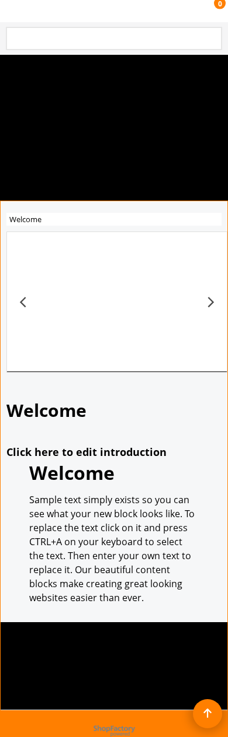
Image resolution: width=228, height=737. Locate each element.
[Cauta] (211, 39)
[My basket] (208, 11)
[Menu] (12, 12)
